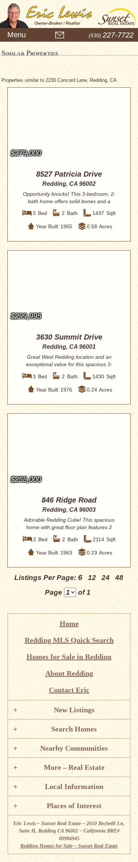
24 (106, 577)
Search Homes (74, 729)
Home (69, 623)
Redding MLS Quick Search (69, 640)
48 (119, 577)
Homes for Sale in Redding (69, 657)
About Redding (69, 673)
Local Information (74, 786)
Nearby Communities (74, 748)
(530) (111, 35)
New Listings (74, 710)
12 (92, 577)
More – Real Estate (74, 767)
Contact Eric (69, 690)
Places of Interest (74, 806)
